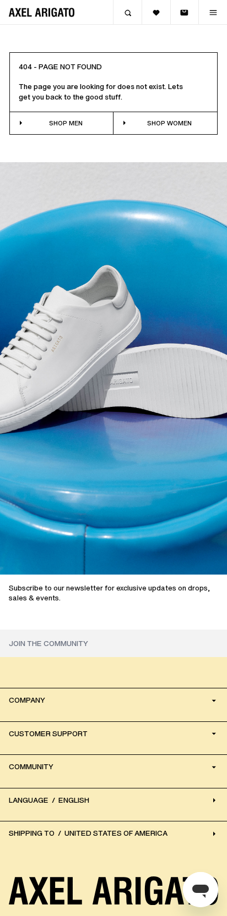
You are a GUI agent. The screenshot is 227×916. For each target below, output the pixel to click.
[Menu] (212, 12)
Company (27, 700)
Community (31, 767)
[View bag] (184, 12)
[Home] (41, 12)
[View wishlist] (156, 12)
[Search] (127, 12)
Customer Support (48, 734)
